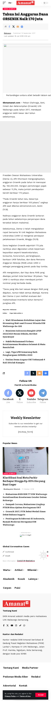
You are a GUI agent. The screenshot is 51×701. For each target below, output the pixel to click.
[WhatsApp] (24, 626)
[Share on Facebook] (9, 26)
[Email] (18, 26)
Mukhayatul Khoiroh (12, 489)
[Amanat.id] (25, 3)
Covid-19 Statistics (26, 561)
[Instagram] (16, 626)
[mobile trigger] (5, 3)
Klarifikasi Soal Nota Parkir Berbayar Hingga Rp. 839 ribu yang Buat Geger (24, 481)
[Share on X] (13, 26)
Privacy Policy (10, 696)
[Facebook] (8, 396)
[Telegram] (42, 396)
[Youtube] (31, 396)
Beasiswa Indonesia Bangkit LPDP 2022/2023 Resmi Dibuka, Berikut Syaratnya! (22, 334)
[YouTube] (11, 626)
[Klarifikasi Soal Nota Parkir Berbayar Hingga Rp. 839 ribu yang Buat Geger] (25, 461)
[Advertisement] (25, 147)
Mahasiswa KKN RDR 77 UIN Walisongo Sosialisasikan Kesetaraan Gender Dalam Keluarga (25, 497)
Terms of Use (25, 696)
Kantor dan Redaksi (13, 634)
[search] (39, 3)
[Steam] (20, 626)
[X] (19, 396)
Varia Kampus (9, 9)
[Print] (22, 26)
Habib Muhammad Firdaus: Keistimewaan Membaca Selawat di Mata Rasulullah (24, 344)
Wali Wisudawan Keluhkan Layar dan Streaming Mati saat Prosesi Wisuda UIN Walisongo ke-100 (24, 323)
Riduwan (7, 33)
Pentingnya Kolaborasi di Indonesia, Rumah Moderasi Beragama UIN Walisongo (24, 521)
